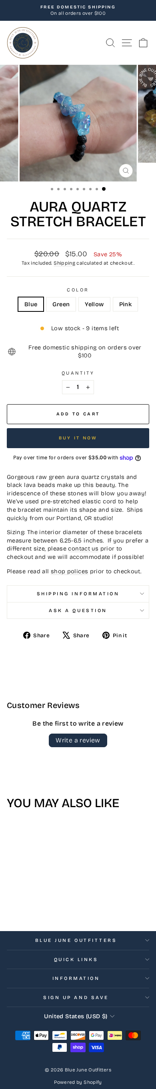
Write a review (78, 740)
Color (78, 290)
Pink (125, 304)
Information (76, 978)
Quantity (78, 373)
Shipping (64, 263)
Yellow (94, 304)
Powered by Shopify (78, 1082)
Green (61, 304)
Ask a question (78, 610)
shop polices (69, 571)
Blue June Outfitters (76, 940)
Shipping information (78, 593)
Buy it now (78, 438)
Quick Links (76, 959)
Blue (30, 304)
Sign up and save (76, 997)
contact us (83, 548)
